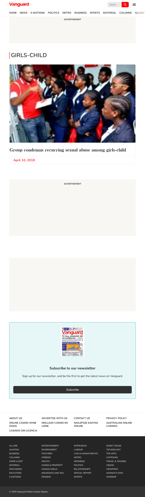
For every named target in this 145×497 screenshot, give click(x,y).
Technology (113, 449)
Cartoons (112, 457)
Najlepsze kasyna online (86, 424)
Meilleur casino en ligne (55, 424)
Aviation (14, 449)
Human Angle (49, 469)
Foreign (46, 457)
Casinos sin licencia (23, 430)
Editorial (109, 12)
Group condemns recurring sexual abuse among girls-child (68, 149)
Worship (111, 476)
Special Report (82, 473)
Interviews (80, 445)
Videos (110, 465)
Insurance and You (53, 473)
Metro (66, 12)
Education (15, 473)
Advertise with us (54, 418)
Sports (95, 12)
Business (80, 12)
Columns (125, 12)
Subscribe (72, 390)
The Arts (111, 453)
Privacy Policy (116, 418)
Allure (139, 12)
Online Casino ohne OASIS (22, 424)
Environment (49, 449)
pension (46, 476)
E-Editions (38, 12)
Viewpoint (112, 469)
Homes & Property (52, 465)
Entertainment (50, 445)
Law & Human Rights (86, 453)
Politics (53, 12)
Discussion (15, 469)
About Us (15, 418)
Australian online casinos (119, 424)
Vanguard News (19, 4)
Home (13, 12)
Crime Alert (16, 461)
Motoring (79, 461)
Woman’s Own (114, 473)
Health (46, 461)
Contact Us (82, 418)
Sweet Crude (113, 445)
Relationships (82, 469)
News (23, 12)
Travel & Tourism (116, 461)
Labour (78, 449)
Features (47, 453)
